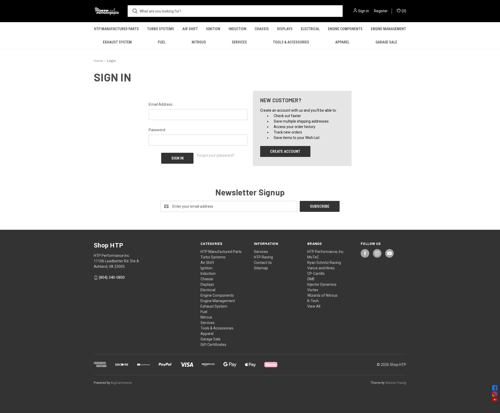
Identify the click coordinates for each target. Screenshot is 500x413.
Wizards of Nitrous (322, 295)
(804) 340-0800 (112, 277)
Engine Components (345, 29)
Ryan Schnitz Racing (324, 262)
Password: (157, 130)
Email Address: (161, 104)
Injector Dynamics (321, 284)
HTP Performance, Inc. (325, 252)
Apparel (342, 42)
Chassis (262, 29)
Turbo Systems (160, 29)
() (403, 11)
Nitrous (199, 42)
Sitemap (261, 268)
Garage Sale (386, 42)
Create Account (285, 151)
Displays (284, 29)
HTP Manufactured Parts (116, 29)
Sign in (363, 11)
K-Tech (313, 301)
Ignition (213, 29)
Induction (237, 29)
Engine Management (388, 29)
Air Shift (190, 29)
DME (311, 279)
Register (381, 11)
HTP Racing (263, 257)
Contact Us (263, 262)
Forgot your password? (216, 155)
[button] (250, 387)
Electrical (310, 29)
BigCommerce (121, 383)
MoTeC (313, 257)
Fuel (162, 42)
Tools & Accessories (291, 42)
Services (239, 42)
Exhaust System (117, 42)
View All (313, 306)
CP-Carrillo (316, 273)
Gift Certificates (213, 344)
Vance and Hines (321, 268)
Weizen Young (395, 383)
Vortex (312, 290)
